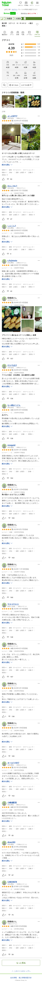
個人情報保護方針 (25, 978)
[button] (8, 101)
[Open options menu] (38, 116)
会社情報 (13, 978)
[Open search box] (4, 85)
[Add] (37, 24)
